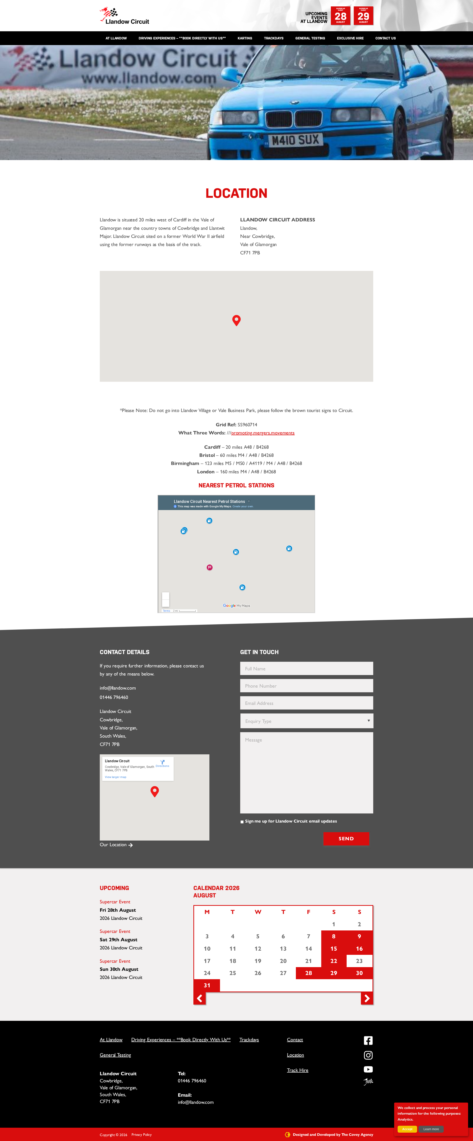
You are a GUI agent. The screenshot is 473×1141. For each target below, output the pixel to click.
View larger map (115, 777)
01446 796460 (114, 697)
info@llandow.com (118, 688)
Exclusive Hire (350, 38)
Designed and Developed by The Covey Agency (332, 1134)
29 (363, 15)
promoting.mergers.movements (263, 433)
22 (333, 961)
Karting (245, 38)
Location (295, 1055)
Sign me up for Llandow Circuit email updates (291, 821)
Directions (162, 766)
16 (359, 948)
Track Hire (297, 1070)
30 (359, 973)
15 (333, 948)
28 (341, 15)
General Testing (310, 38)
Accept (407, 1129)
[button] (155, 791)
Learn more (431, 1129)
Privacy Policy (142, 1134)
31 (207, 985)
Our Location (114, 844)
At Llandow (116, 38)
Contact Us (385, 38)
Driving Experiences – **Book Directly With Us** (182, 38)
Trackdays (274, 38)
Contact (295, 1039)
